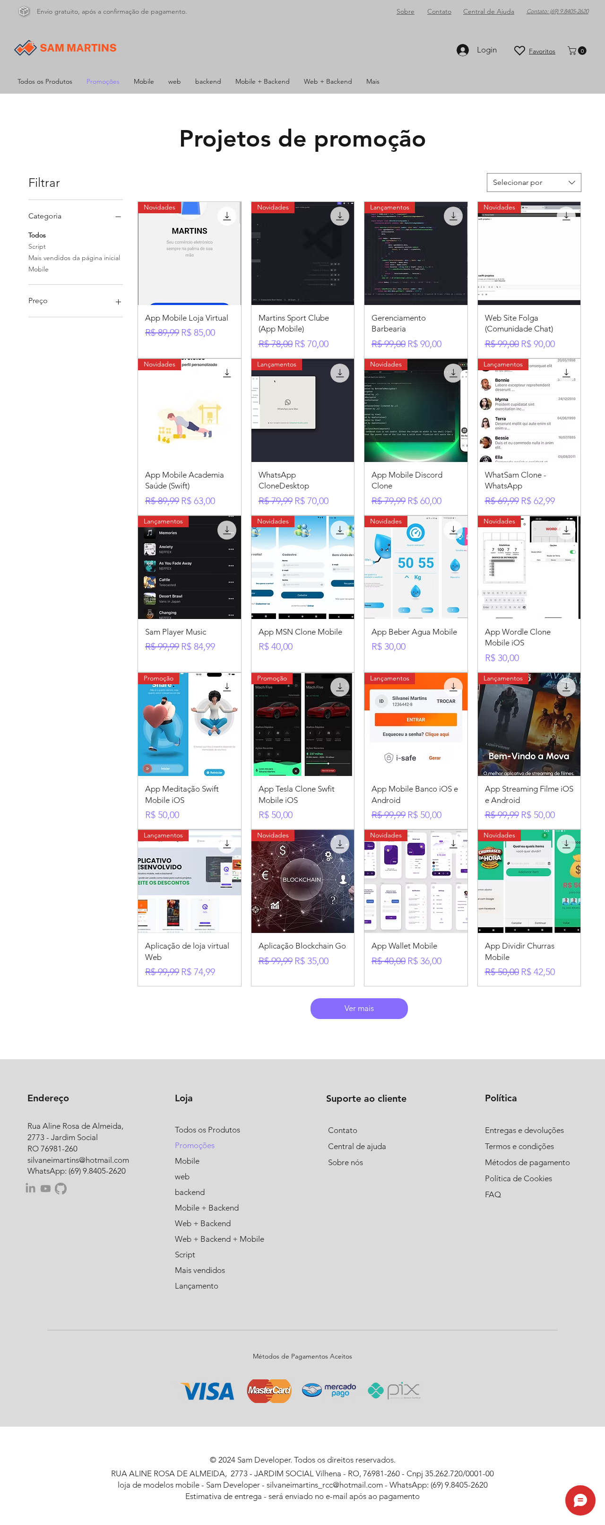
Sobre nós (345, 1162)
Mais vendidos (200, 1270)
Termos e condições (519, 1146)
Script (37, 246)
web (182, 1176)
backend (190, 1192)
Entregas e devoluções (524, 1130)
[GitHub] (61, 1188)
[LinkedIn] (30, 1188)
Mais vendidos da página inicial (74, 257)
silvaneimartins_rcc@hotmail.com (325, 1485)
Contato (342, 1130)
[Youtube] (46, 1188)
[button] (578, 50)
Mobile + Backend (207, 1207)
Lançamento (196, 1285)
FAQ (493, 1194)
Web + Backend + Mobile (219, 1239)
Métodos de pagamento (527, 1162)
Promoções (195, 1145)
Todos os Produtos (207, 1129)
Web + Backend (203, 1223)
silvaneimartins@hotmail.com (78, 1160)
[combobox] (534, 182)
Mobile (38, 269)
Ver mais (359, 1008)
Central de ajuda (357, 1146)
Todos (37, 235)
